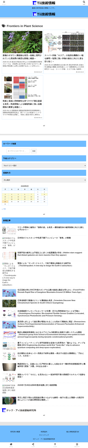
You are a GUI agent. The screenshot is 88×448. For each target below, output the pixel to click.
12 (18, 196)
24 (5, 201)
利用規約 (44, 432)
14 (31, 196)
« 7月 (4, 209)
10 (5, 196)
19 (18, 199)
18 (11, 199)
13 (24, 196)
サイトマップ (44, 435)
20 (24, 199)
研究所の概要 (15, 432)
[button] (81, 327)
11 (11, 196)
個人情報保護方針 (72, 432)
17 (5, 199)
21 (31, 199)
